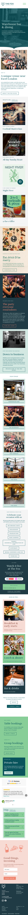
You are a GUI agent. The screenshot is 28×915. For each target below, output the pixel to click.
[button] (24, 4)
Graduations (14, 533)
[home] (7, 4)
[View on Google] (3, 801)
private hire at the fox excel (14, 369)
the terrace (14, 453)
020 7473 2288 (6, 896)
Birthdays (13, 548)
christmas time (9, 270)
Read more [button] (6, 796)
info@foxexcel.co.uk (8, 897)
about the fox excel (9, 93)
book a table (10, 733)
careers (4, 908)
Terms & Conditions (11, 913)
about (3, 906)
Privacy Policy (17, 913)
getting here (5, 907)
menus (14, 702)
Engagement (14, 529)
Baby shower (14, 537)
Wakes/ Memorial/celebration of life (14, 543)
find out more (9, 325)
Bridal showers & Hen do (14, 552)
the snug (14, 505)
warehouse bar (14, 401)
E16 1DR (3, 894)
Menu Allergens (4, 913)
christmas (4, 910)
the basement (14, 427)
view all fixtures (14, 591)
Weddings (14, 556)
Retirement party (14, 525)
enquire (8, 772)
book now (9, 753)
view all (15, 100)
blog (17, 909)
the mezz (14, 479)
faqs (17, 908)
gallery (3, 909)
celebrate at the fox (20, 907)
